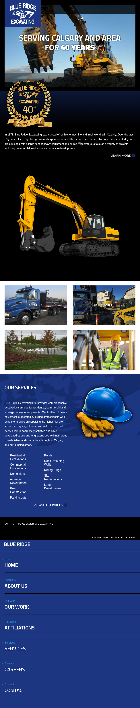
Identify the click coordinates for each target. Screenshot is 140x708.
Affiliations (11, 621)
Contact (9, 684)
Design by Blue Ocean (122, 537)
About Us (10, 579)
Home (8, 559)
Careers (9, 663)
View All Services (48, 505)
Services (10, 642)
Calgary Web (100, 537)
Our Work (10, 600)
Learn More (121, 155)
